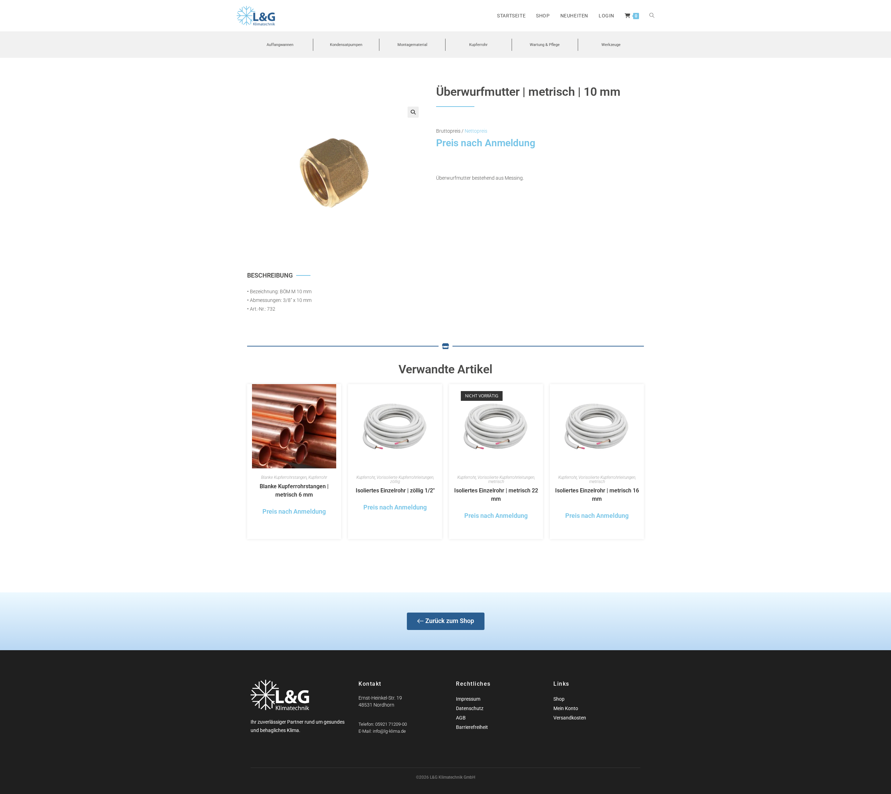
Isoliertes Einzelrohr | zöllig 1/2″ (395, 490)
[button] (413, 112)
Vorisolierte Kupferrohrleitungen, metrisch (506, 479)
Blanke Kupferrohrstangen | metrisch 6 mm (294, 490)
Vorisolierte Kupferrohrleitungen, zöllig (405, 479)
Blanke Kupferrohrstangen (284, 477)
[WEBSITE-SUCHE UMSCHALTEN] (652, 15)
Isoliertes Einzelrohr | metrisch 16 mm (597, 494)
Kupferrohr (317, 477)
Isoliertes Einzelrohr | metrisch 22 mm (496, 494)
